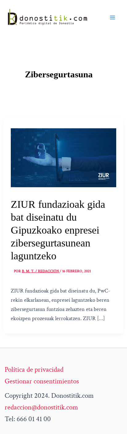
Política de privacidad (34, 369)
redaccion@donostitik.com (41, 407)
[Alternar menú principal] (112, 17)
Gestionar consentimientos (42, 381)
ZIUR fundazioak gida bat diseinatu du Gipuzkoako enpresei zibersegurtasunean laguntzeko (58, 230)
